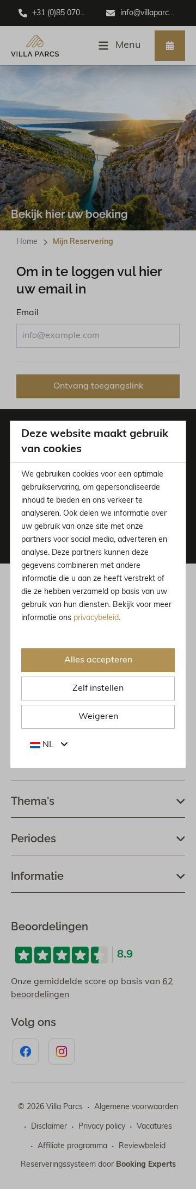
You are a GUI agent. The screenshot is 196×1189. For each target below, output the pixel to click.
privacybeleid (96, 618)
